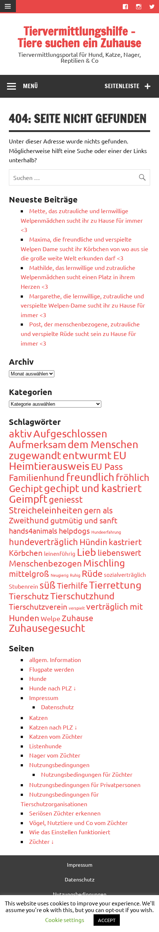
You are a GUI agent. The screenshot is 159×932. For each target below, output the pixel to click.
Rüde (92, 573)
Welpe (50, 618)
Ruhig (75, 575)
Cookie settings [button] (64, 919)
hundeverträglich (43, 541)
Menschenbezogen (45, 563)
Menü (30, 86)
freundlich (90, 477)
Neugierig (59, 575)
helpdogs (74, 530)
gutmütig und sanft (83, 520)
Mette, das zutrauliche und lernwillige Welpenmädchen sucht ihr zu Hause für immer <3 (82, 220)
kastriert (125, 541)
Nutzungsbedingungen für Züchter (86, 774)
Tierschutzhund (82, 596)
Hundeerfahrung (106, 532)
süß (47, 585)
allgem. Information (55, 659)
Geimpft (28, 499)
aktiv (20, 433)
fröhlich (132, 477)
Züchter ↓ (41, 841)
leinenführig (59, 553)
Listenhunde (45, 745)
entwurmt (87, 455)
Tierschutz (29, 595)
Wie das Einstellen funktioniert (69, 831)
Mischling (104, 563)
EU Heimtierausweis (67, 460)
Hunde (38, 678)
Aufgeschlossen (70, 433)
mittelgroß (29, 573)
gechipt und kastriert (93, 488)
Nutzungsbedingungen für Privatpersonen (85, 784)
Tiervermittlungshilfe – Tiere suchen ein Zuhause (79, 36)
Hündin (93, 541)
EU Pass (107, 466)
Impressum (43, 697)
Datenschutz (57, 706)
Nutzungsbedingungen (59, 764)
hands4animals (33, 530)
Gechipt (26, 488)
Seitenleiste (122, 86)
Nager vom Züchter (54, 755)
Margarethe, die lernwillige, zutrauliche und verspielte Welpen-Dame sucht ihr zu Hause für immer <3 (83, 305)
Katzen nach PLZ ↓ (53, 727)
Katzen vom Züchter (55, 736)
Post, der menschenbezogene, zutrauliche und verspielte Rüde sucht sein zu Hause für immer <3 (80, 333)
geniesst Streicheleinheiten (46, 504)
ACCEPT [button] (106, 920)
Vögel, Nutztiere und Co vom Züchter (78, 822)
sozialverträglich (125, 574)
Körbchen (26, 552)
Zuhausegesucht (47, 628)
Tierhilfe (72, 585)
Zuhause (77, 618)
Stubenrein (23, 586)
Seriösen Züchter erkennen (65, 813)
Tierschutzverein (38, 606)
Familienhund (37, 477)
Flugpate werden (51, 669)
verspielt (77, 608)
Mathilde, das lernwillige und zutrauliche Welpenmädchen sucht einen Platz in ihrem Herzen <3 (78, 277)
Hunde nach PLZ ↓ (52, 688)
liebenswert (119, 552)
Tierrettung (115, 585)
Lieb (86, 552)
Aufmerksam (37, 444)
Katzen (38, 717)
